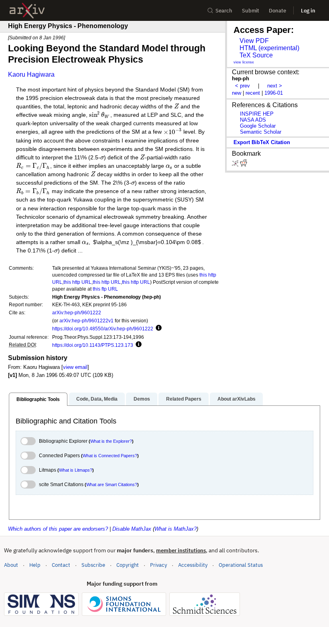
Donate (277, 10)
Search (223, 10)
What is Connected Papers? (110, 455)
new (236, 93)
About (11, 565)
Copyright (127, 565)
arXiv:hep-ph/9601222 (76, 312)
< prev (242, 86)
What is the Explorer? (111, 441)
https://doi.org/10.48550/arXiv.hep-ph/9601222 (102, 328)
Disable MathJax (131, 529)
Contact (61, 565)
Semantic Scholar (260, 132)
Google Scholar (258, 126)
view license (244, 62)
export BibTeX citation (262, 142)
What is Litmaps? (75, 470)
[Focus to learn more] (157, 328)
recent (253, 93)
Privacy (158, 565)
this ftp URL (105, 288)
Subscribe (93, 565)
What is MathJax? (175, 529)
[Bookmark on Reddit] (243, 165)
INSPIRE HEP (257, 114)
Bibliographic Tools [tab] (38, 399)
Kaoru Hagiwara (31, 74)
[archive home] (27, 10)
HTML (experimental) (269, 48)
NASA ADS (253, 120)
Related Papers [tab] (183, 399)
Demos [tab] (142, 399)
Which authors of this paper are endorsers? (58, 529)
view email (75, 367)
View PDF (254, 40)
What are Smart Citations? (111, 484)
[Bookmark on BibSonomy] (236, 165)
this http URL (77, 282)
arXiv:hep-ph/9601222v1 (86, 320)
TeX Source (256, 55)
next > (274, 86)
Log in (308, 10)
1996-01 (273, 93)
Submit (250, 10)
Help (35, 565)
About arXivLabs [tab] (236, 399)
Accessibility (192, 565)
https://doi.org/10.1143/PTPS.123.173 (92, 345)
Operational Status (241, 564)
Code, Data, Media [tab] (97, 399)
